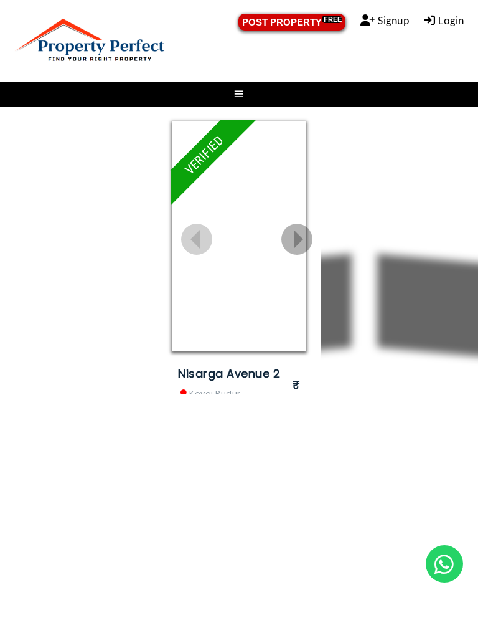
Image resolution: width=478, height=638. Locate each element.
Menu (239, 94)
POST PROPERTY (292, 21)
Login (450, 21)
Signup (392, 21)
